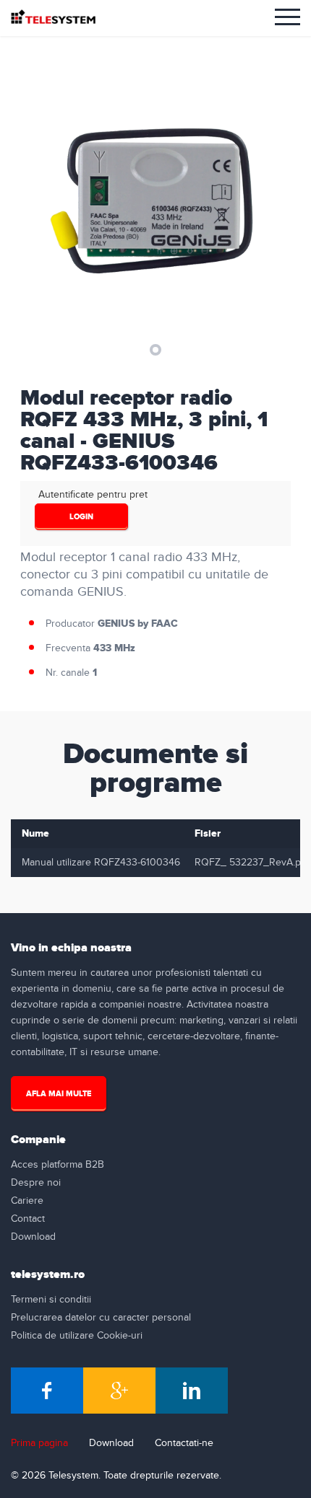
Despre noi (36, 1183)
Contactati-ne (184, 1443)
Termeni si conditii (51, 1299)
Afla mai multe (58, 1093)
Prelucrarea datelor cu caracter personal (101, 1317)
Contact (28, 1219)
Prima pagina (39, 1443)
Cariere (27, 1201)
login (81, 516)
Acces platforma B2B (57, 1165)
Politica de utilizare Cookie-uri (76, 1335)
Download (33, 1237)
